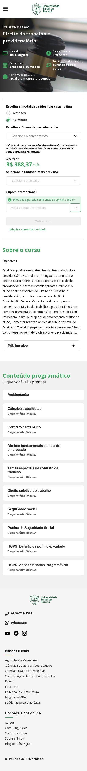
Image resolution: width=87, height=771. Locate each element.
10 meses (20, 120)
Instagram (24, 633)
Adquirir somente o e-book (28, 229)
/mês (36, 165)
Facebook (16, 633)
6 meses (19, 113)
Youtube (7, 633)
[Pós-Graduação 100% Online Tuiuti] (45, 9)
